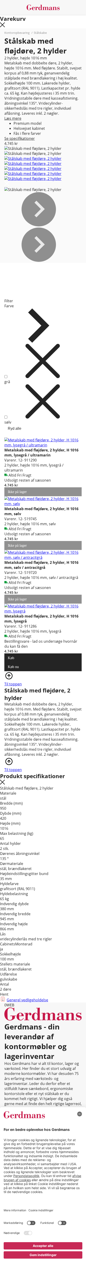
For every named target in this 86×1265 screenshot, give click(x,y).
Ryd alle (14, 428)
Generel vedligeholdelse (27, 999)
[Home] (43, 7)
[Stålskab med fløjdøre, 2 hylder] (32, 158)
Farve (9, 305)
